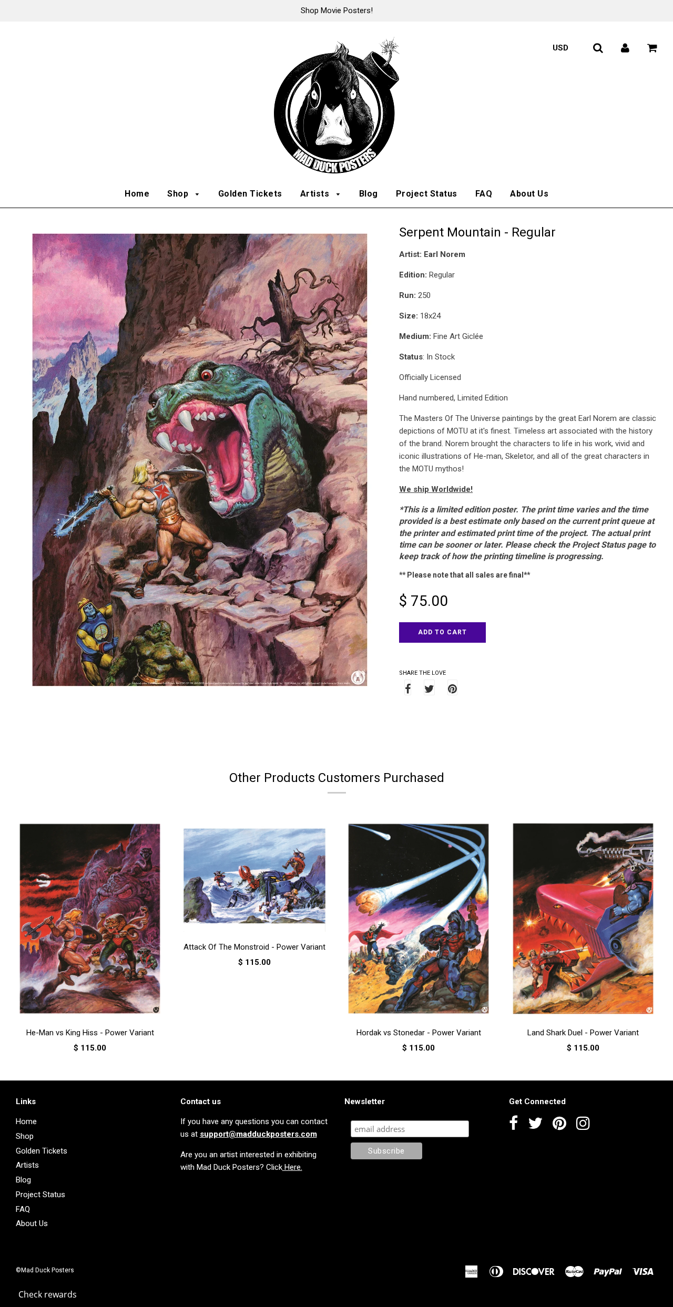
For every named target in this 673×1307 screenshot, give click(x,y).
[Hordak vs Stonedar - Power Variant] (418, 920)
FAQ (484, 194)
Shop (179, 194)
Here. (292, 1167)
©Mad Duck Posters (45, 1270)
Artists (316, 194)
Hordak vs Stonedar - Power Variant (418, 1032)
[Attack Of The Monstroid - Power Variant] (254, 877)
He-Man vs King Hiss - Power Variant (90, 1032)
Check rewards (47, 1294)
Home (137, 194)
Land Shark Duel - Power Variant (583, 1032)
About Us (529, 194)
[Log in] (625, 48)
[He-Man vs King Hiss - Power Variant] (90, 920)
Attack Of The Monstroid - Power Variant (254, 947)
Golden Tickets (250, 194)
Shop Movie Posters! (337, 10)
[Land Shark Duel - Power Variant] (583, 920)
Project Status (426, 194)
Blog (368, 194)
